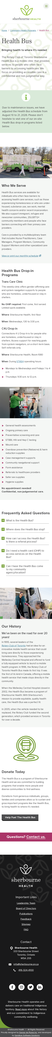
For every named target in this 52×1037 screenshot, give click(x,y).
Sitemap (26, 924)
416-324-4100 (26, 970)
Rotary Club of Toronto (14, 645)
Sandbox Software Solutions (27, 1035)
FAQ (26, 929)
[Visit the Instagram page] (21, 987)
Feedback (26, 919)
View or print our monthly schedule (20, 255)
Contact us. (26, 837)
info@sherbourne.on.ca (26, 964)
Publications (26, 913)
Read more (21, 1009)
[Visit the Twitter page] (30, 987)
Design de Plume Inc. (28, 1032)
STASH (20, 361)
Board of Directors (26, 908)
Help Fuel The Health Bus (20, 817)
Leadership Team (26, 903)
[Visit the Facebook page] (12, 987)
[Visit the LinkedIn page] (40, 987)
